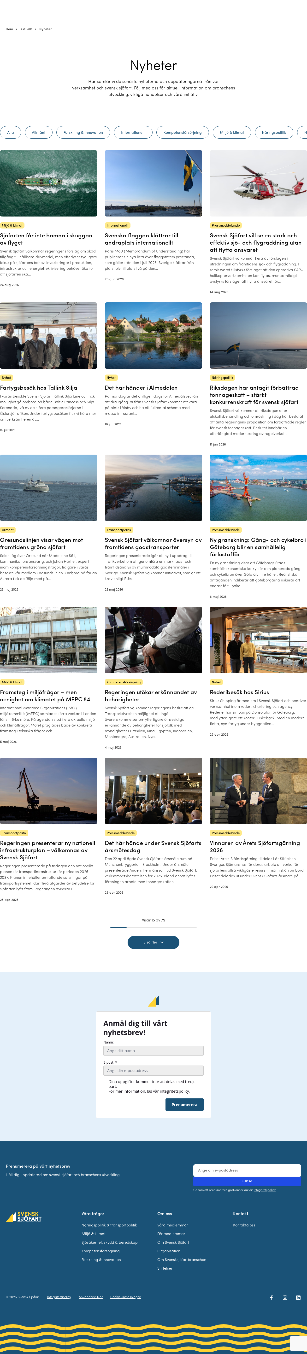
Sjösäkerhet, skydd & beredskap (110, 1243)
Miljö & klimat (94, 1234)
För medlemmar (171, 1234)
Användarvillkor (91, 1297)
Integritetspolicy (265, 1190)
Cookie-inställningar (125, 1297)
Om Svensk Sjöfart (173, 1243)
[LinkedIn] (298, 1298)
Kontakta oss (244, 1225)
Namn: (108, 1042)
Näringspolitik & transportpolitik (109, 1225)
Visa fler (150, 942)
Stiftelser (164, 1269)
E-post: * (110, 1062)
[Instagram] (285, 1298)
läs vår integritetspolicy (168, 1091)
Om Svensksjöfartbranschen (181, 1260)
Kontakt (240, 1214)
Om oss (164, 1214)
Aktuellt (26, 29)
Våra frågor (93, 1214)
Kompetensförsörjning (101, 1251)
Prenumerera (184, 1104)
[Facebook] (271, 1298)
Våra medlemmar (172, 1225)
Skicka (247, 1181)
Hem (9, 29)
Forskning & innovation (101, 1260)
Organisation (168, 1251)
